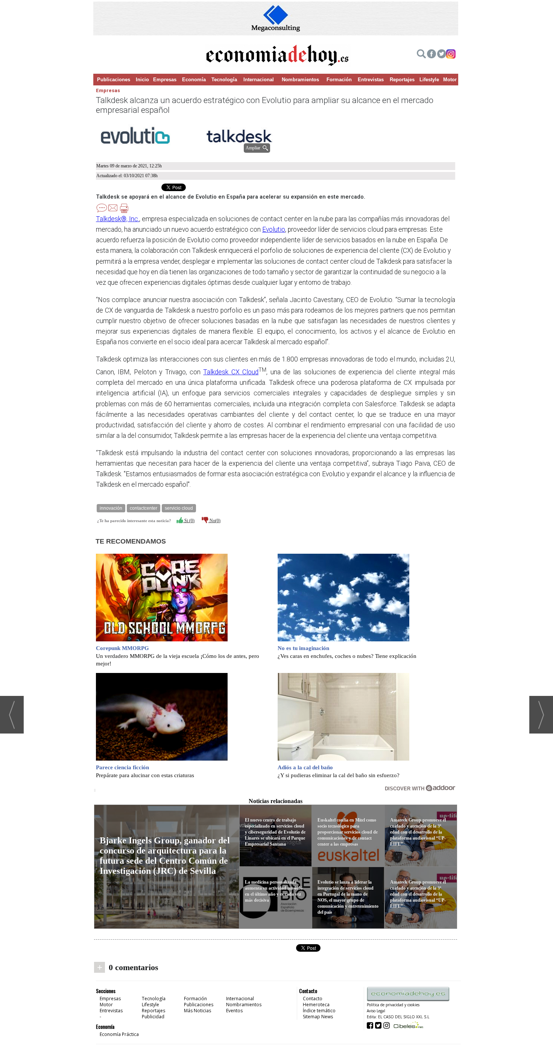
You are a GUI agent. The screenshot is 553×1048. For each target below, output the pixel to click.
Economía (194, 79)
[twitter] (441, 55)
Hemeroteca (316, 1004)
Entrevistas (371, 79)
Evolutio (273, 229)
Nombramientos (300, 79)
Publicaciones (113, 79)
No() (214, 520)
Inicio (142, 79)
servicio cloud (179, 508)
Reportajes (402, 79)
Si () (188, 520)
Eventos (234, 1010)
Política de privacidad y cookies (393, 1004)
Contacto (312, 998)
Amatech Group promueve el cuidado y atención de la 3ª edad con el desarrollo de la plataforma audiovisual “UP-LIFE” (418, 832)
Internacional (258, 79)
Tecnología (224, 79)
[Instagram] (451, 55)
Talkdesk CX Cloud (230, 372)
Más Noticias (197, 1010)
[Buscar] (421, 55)
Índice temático (319, 1010)
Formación (339, 79)
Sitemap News (318, 1016)
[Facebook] (431, 55)
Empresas (164, 79)
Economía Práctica (119, 1034)
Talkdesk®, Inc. (117, 219)
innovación (111, 508)
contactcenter (143, 508)
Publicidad (153, 1016)
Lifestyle (429, 79)
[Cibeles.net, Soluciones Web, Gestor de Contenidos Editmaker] (408, 1025)
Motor (450, 79)
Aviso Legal (376, 1010)
